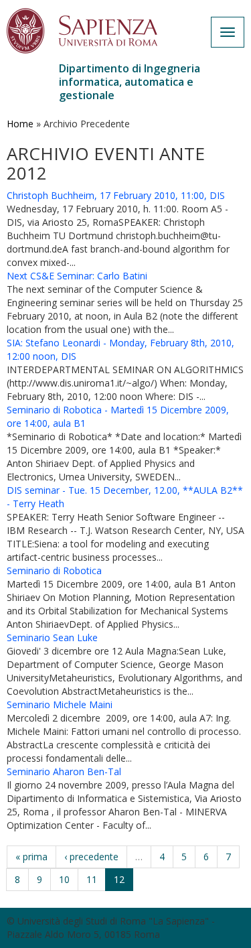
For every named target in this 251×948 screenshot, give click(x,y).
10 (64, 879)
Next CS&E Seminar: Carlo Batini (77, 275)
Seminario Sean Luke (52, 637)
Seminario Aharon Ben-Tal (64, 771)
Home (20, 123)
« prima (31, 856)
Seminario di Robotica (54, 570)
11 (91, 879)
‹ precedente (91, 856)
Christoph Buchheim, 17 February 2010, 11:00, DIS (116, 195)
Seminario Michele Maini (59, 704)
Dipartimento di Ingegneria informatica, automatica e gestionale (129, 82)
